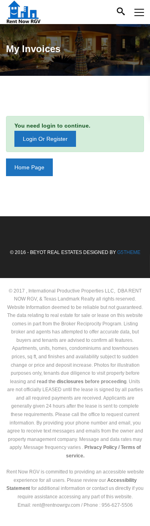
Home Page (29, 167)
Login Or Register (45, 139)
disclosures (70, 381)
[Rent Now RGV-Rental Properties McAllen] (23, 12)
